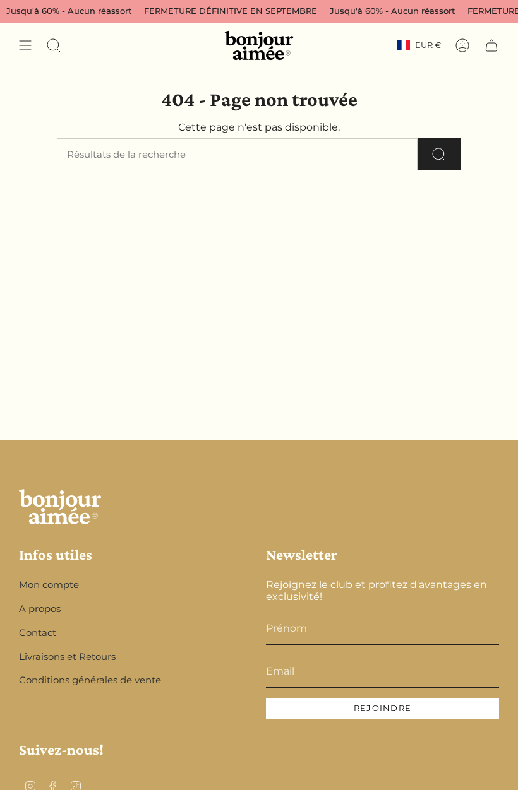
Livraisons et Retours (67, 657)
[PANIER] (491, 45)
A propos (40, 609)
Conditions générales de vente (90, 680)
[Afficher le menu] (25, 45)
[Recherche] (439, 154)
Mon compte (49, 585)
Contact (37, 633)
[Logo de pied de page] (60, 506)
